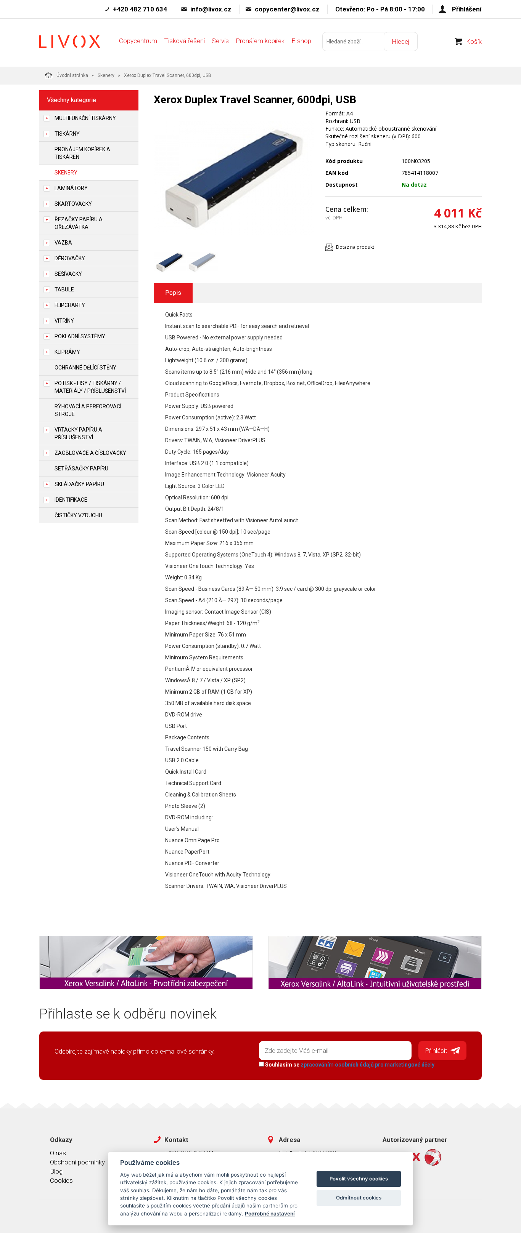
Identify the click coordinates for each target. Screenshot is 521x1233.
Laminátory (71, 188)
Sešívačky (68, 274)
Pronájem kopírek (260, 41)
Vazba (63, 243)
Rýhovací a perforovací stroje (88, 410)
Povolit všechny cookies (359, 1178)
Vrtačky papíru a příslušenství (78, 433)
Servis (220, 41)
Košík (474, 41)
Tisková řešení (184, 41)
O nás (58, 1153)
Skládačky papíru (79, 484)
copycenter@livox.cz (287, 9)
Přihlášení (467, 9)
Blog (56, 1171)
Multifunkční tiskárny (85, 118)
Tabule (64, 289)
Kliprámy (67, 352)
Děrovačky (70, 258)
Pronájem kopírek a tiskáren (82, 153)
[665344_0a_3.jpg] (234, 178)
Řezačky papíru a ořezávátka (79, 223)
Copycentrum (138, 41)
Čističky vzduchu (78, 515)
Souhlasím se (349, 1065)
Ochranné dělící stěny (85, 368)
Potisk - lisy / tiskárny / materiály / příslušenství (90, 387)
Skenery (106, 75)
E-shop (301, 41)
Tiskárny (67, 134)
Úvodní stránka (72, 75)
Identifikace (71, 500)
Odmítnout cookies (358, 1198)
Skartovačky (73, 204)
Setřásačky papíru (81, 468)
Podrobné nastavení (270, 1214)
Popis (173, 292)
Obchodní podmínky (77, 1162)
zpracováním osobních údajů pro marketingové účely (367, 1065)
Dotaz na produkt (355, 247)
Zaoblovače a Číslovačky (90, 453)
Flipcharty (70, 305)
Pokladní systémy (80, 336)
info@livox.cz (211, 9)
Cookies (61, 1180)
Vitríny (64, 321)
